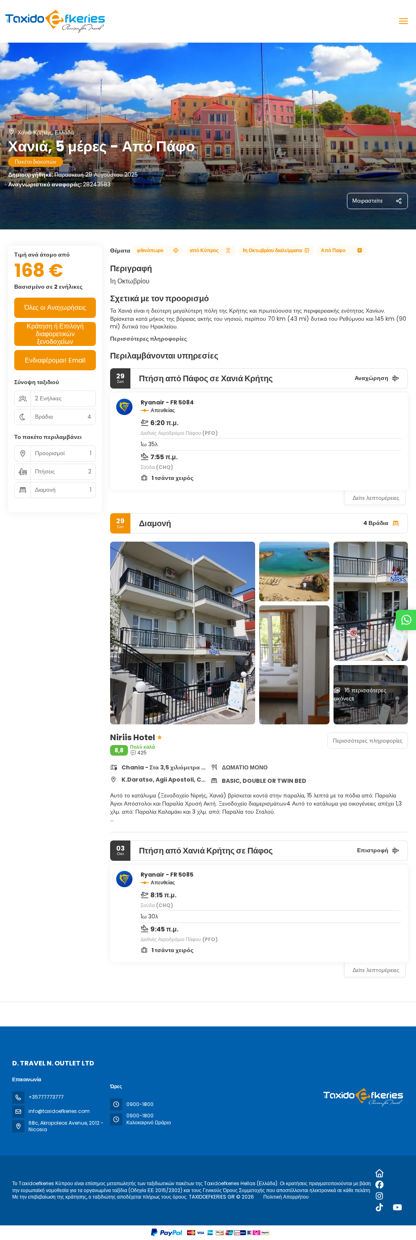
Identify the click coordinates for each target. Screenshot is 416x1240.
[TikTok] (379, 1207)
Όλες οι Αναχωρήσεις (55, 307)
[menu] (403, 21)
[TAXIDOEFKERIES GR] (362, 1097)
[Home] (379, 1173)
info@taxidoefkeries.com (59, 1111)
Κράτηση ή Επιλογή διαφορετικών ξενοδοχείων (55, 334)
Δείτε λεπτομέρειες (376, 498)
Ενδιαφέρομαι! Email (55, 360)
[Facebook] (379, 1184)
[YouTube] (397, 1207)
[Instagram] (379, 1196)
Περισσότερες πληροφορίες (148, 339)
